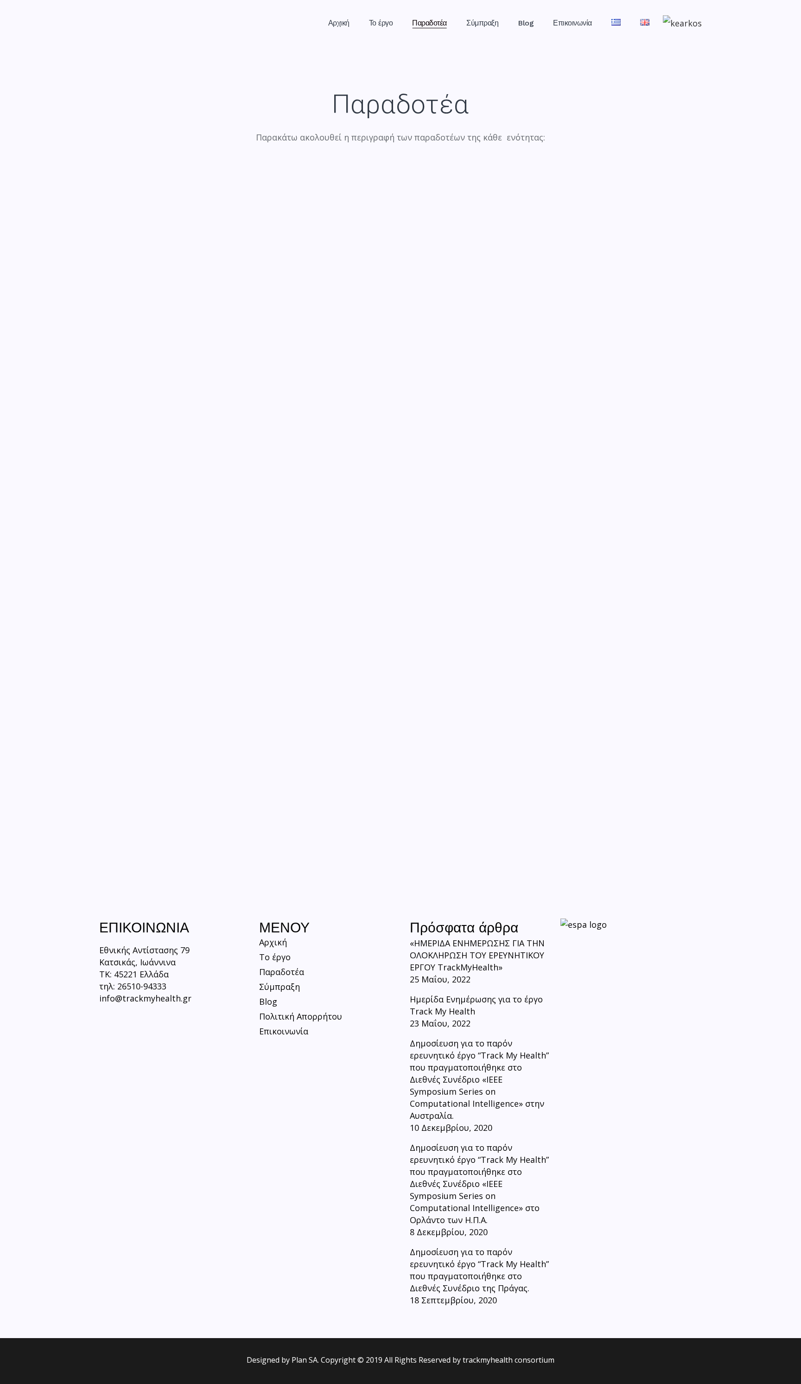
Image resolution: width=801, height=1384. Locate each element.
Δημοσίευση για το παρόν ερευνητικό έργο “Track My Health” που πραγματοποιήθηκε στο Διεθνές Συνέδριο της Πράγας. (479, 1270)
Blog (268, 1001)
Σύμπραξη (279, 987)
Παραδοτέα (281, 972)
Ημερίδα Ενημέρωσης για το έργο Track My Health (476, 1005)
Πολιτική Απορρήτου (300, 1016)
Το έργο (275, 957)
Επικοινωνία (283, 1031)
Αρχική (273, 942)
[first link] (105, 1021)
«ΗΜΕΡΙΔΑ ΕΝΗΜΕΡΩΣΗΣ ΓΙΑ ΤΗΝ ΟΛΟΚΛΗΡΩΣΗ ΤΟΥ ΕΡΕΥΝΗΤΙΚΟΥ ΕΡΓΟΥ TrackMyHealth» (477, 955)
